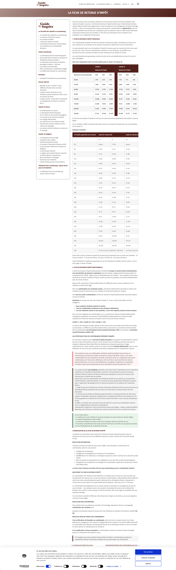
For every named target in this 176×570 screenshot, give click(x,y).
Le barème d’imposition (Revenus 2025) (53, 144)
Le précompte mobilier (47, 151)
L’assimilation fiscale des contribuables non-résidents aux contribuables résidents (53, 46)
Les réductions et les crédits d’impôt (52, 121)
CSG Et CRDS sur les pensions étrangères (53, 115)
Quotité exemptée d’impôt (49, 142)
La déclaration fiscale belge (49, 138)
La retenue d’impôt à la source (50, 37)
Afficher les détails (113, 566)
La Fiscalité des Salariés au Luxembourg (52, 31)
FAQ (132, 4)
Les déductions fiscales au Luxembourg (53, 71)
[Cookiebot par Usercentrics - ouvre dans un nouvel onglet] (24, 566)
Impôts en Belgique (45, 134)
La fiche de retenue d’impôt (49, 42)
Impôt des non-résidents (48, 160)
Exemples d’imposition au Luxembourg (53, 78)
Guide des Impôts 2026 (87, 4)
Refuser (148, 563)
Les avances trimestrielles (48, 66)
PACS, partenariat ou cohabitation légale (53, 69)
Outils (125, 4)
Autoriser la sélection (148, 558)
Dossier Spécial (43, 82)
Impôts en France (44, 107)
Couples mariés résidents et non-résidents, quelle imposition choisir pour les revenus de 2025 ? (53, 94)
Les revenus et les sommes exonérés (52, 117)
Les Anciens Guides (103, 4)
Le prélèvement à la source (49, 110)
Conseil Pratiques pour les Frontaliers (52, 162)
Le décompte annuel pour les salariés (52, 62)
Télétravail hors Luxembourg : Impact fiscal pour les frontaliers (53, 167)
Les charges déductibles (48, 119)
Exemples (117, 4)
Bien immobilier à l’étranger (49, 157)
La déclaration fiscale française (50, 113)
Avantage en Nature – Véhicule (50, 64)
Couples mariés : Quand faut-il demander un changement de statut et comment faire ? (53, 101)
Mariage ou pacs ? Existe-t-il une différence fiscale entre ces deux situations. (51, 88)
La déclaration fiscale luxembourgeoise (53, 55)
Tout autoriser (148, 552)
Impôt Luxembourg (44, 52)
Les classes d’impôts (47, 39)
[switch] (66, 566)
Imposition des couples (47, 140)
